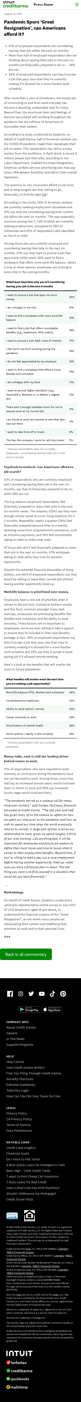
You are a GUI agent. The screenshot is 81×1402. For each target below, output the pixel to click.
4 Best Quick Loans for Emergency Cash (35, 1165)
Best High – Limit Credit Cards (28, 1170)
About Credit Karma (21, 1027)
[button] (77, 4)
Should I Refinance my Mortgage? (31, 1193)
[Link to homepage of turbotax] (40, 1362)
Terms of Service (18, 1125)
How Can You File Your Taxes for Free (33, 1096)
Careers (11, 1033)
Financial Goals (17, 1153)
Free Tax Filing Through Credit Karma (33, 1073)
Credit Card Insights (21, 1148)
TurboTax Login (17, 1090)
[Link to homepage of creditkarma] (40, 1370)
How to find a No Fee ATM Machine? (33, 1188)
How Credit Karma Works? (25, 1067)
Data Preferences (19, 1130)
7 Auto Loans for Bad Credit (26, 1182)
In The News (15, 1039)
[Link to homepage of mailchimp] (40, 1387)
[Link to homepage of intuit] (40, 1353)
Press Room (43, 4)
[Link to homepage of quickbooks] (40, 1379)
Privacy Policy (16, 1113)
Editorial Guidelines (20, 1085)
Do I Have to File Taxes (23, 1159)
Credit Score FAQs (19, 1199)
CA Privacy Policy (19, 1119)
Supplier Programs (19, 1044)
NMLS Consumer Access (20, 1252)
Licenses (63, 1248)
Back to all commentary (26, 954)
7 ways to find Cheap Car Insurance (32, 1176)
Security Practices (19, 1079)
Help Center (15, 1062)
